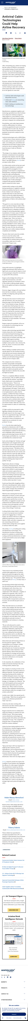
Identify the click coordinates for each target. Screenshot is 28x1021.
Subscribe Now (13, 910)
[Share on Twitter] (15, 33)
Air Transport (12, 7)
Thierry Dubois (18, 38)
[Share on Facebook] (20, 33)
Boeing (13, 100)
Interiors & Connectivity (11, 9)
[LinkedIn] (10, 977)
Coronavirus (6, 849)
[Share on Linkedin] (11, 33)
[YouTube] (7, 977)
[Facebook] (4, 977)
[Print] (25, 33)
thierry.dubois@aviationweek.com (16, 830)
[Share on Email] (6, 33)
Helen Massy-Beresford (7, 38)
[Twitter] (1, 977)
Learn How (13, 956)
